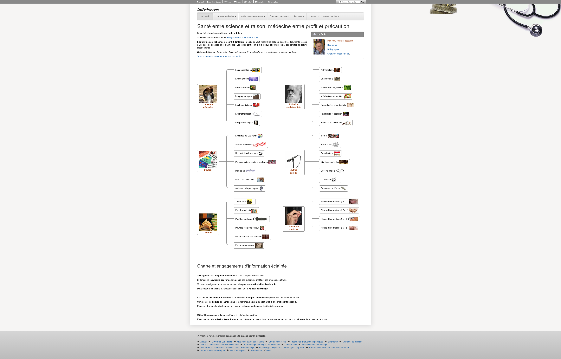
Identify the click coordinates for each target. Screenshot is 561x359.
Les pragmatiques (244, 96)
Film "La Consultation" (246, 179)
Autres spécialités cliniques (212, 350)
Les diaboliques (242, 87)
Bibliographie (333, 49)
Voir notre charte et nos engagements (219, 56)
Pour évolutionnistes (245, 245)
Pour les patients (243, 210)
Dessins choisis (328, 170)
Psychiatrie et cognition (332, 113)
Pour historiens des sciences (248, 236)
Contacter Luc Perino (331, 188)
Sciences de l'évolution (331, 122)
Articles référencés (244, 144)
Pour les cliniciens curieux (247, 227)
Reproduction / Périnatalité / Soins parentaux (329, 347)
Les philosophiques (244, 122)
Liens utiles (326, 144)
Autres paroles (330, 16)
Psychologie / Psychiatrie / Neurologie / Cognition (281, 347)
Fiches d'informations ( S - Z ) (335, 227)
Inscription (260, 2)
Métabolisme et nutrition (332, 96)
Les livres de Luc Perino (246, 135)
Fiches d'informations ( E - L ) (335, 210)
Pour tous (242, 201)
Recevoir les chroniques (246, 153)
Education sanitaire (279, 16)
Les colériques (242, 78)
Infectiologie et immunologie (314, 344)
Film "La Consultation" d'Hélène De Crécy (219, 344)
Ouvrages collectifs (277, 341)
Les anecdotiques (243, 69)
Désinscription (273, 2)
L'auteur (313, 16)
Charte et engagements (338, 53)
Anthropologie (327, 69)
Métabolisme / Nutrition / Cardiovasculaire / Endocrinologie (227, 347)
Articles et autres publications (250, 341)
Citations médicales (330, 161)
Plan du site (256, 350)
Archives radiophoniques (247, 188)
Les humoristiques (244, 104)
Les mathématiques (244, 113)
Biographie (332, 44)
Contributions (327, 153)
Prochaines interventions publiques (251, 161)
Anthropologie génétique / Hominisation (262, 344)
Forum (238, 2)
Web (268, 350)
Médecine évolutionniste (252, 16)
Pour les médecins (244, 218)
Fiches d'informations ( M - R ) (335, 218)
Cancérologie (327, 78)
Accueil (201, 2)
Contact (249, 2)
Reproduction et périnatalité (334, 104)
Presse (228, 2)
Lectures (298, 16)
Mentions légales (214, 2)
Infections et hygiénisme (332, 87)
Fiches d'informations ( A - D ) (335, 201)
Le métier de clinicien (352, 341)
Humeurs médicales (225, 16)
